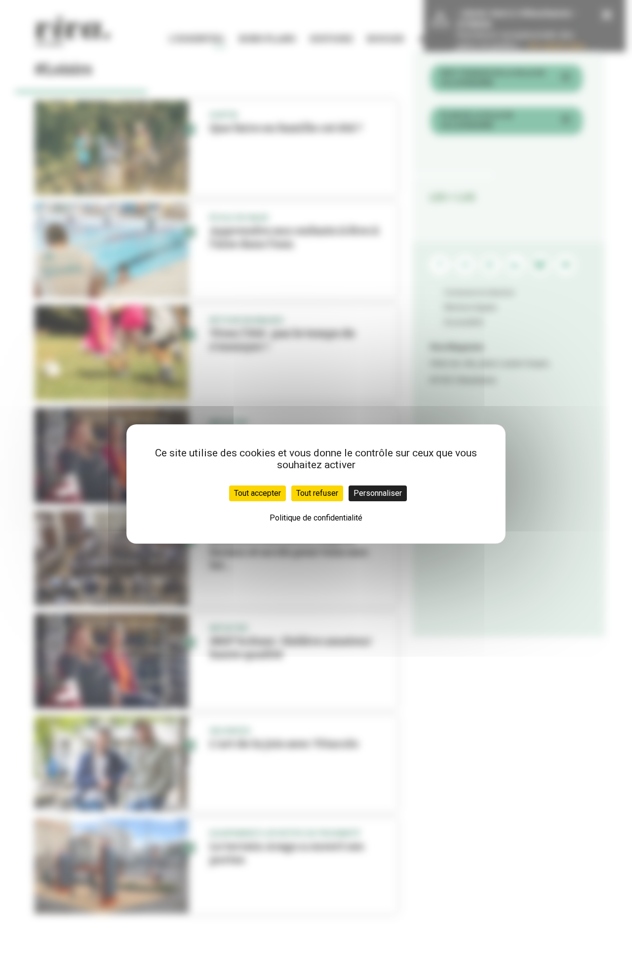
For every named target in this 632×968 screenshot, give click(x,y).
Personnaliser (378, 493)
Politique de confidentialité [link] (316, 517)
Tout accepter (257, 493)
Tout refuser (317, 493)
